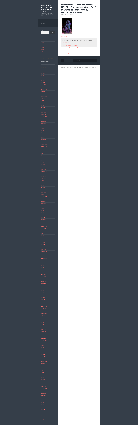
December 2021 (44, 144)
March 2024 (43, 82)
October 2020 (43, 176)
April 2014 (43, 352)
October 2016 (43, 283)
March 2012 (43, 409)
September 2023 (44, 96)
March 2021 (43, 164)
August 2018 (43, 233)
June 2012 (42, 402)
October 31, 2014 (65, 14)
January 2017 (43, 276)
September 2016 (44, 285)
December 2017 (44, 251)
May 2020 (42, 185)
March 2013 (43, 381)
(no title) (42, 42)
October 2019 (43, 201)
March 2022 (43, 137)
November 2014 (44, 336)
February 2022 (43, 139)
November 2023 (44, 91)
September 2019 (44, 203)
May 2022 (42, 132)
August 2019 (43, 205)
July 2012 (42, 400)
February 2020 (43, 192)
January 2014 (43, 358)
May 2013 (42, 377)
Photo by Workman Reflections (70, 45)
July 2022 (42, 128)
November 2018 (44, 226)
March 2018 (43, 244)
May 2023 (42, 105)
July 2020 (42, 180)
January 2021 (43, 169)
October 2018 (43, 228)
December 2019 (44, 196)
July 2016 (42, 290)
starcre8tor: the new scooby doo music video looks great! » (85, 60)
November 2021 (44, 146)
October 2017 (43, 256)
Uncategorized (43, 419)
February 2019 (43, 219)
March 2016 (43, 299)
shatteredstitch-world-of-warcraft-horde (69, 47)
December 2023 (44, 89)
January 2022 (43, 141)
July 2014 (42, 345)
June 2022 (42, 130)
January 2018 (43, 249)
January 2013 (43, 386)
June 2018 (42, 237)
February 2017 (43, 274)
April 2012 (43, 406)
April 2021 (43, 162)
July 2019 (42, 208)
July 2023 (42, 100)
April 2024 (43, 80)
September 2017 (44, 258)
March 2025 (43, 73)
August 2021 (43, 153)
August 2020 (43, 178)
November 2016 (44, 281)
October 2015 (43, 310)
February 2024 (43, 84)
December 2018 (44, 224)
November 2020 (44, 173)
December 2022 (44, 116)
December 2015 (44, 306)
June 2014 (42, 347)
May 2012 (42, 404)
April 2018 (43, 242)
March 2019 (43, 217)
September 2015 (44, 313)
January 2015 (43, 331)
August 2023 (43, 98)
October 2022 (43, 121)
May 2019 (42, 212)
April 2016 (43, 297)
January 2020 (43, 194)
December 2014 (44, 333)
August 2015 (43, 315)
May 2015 (42, 322)
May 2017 (42, 267)
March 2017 (43, 272)
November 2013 (44, 363)
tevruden (72, 14)
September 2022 (44, 123)
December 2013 (44, 361)
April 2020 (43, 187)
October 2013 (43, 365)
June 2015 (42, 320)
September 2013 (44, 368)
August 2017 (43, 260)
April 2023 (43, 107)
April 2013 (43, 379)
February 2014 (43, 356)
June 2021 (42, 157)
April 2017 (43, 269)
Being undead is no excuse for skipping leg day (47, 8)
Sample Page (43, 23)
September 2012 (44, 395)
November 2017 (44, 253)
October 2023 (43, 93)
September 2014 (44, 340)
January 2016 (43, 304)
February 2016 (43, 301)
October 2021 (43, 148)
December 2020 (44, 171)
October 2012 (43, 393)
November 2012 (44, 390)
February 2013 (43, 384)
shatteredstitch (64, 36)
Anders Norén (91, 67)
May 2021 (42, 160)
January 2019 (43, 221)
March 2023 (43, 109)
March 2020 (43, 189)
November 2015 (44, 308)
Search (42, 30)
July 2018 (42, 235)
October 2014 (43, 338)
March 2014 (43, 354)
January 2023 (43, 114)
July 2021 (42, 155)
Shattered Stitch (66, 42)
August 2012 (43, 397)
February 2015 (43, 329)
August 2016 (43, 288)
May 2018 (42, 240)
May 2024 (42, 77)
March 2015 (43, 326)
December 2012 (44, 388)
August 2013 (43, 370)
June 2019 (42, 210)
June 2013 (42, 374)
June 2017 (42, 265)
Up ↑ (96, 67)
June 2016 (42, 292)
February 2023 (43, 112)
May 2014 (42, 349)
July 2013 (42, 372)
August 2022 (43, 125)
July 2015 (42, 317)
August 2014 (43, 342)
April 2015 (43, 324)
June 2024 (42, 75)
